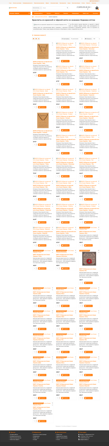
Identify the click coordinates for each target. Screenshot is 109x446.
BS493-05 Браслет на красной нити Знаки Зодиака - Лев (41, 186)
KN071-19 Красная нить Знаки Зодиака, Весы (64, 362)
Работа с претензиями (62, 437)
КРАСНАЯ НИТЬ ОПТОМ (41, 16)
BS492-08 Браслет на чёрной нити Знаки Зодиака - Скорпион (89, 94)
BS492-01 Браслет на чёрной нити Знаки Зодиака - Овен (42, 62)
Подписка (94, 3)
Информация (75, 13)
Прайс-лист (86, 13)
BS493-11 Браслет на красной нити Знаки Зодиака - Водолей (43, 232)
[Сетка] (33, 39)
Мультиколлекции (76, 3)
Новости (88, 3)
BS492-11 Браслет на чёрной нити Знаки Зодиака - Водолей (88, 117)
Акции (69, 3)
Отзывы (35, 439)
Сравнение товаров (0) (40, 35)
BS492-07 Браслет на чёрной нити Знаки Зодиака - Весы (65, 94)
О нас (10, 3)
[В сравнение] (52, 45)
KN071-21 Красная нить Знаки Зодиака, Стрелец (41, 385)
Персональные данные (39, 3)
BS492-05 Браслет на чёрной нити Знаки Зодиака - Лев (89, 71)
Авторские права (54, 3)
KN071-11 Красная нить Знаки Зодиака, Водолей (41, 315)
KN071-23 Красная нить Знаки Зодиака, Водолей (87, 385)
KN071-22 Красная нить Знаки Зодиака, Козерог (64, 385)
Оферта (47, 3)
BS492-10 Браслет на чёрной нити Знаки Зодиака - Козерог (65, 117)
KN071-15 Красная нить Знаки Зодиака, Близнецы (41, 339)
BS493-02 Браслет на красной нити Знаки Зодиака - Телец (41, 163)
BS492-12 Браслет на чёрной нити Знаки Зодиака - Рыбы (65, 140)
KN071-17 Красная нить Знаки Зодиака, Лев (87, 339)
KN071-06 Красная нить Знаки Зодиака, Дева (41, 292)
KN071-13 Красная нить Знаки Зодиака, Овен (64, 315)
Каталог (49, 13)
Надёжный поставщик (61, 436)
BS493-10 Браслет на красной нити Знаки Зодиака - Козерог (89, 209)
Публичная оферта (14, 439)
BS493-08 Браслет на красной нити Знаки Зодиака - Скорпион (42, 209)
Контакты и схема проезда (39, 434)
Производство (63, 3)
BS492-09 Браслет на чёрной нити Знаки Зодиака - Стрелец (42, 131)
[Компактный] (38, 39)
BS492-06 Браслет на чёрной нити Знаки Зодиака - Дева (42, 94)
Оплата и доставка (17, 3)
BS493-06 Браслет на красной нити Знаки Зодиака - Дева (64, 186)
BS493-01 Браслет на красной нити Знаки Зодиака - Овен (89, 140)
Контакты (95, 13)
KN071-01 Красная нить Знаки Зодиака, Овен (87, 232)
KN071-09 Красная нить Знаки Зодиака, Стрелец (87, 292)
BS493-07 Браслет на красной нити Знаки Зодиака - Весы (87, 186)
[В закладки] (52, 43)
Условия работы (38, 13)
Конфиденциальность (27, 3)
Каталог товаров (14, 13)
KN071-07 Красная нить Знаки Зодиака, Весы (64, 292)
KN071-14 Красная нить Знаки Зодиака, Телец (87, 315)
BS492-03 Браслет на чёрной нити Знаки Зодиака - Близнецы (89, 48)
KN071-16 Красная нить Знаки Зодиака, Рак (64, 339)
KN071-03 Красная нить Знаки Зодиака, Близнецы (64, 255)
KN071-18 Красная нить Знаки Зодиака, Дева (41, 362)
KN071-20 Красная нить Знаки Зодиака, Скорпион (87, 362)
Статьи (83, 3)
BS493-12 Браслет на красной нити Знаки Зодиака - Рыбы (66, 232)
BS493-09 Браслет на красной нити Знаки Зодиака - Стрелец (64, 209)
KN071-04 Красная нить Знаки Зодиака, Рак (87, 269)
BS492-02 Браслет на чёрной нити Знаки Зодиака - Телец (65, 48)
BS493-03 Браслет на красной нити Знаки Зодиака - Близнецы (65, 163)
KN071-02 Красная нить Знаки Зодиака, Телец (41, 255)
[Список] (36, 39)
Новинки (65, 13)
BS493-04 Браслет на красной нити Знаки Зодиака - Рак (87, 163)
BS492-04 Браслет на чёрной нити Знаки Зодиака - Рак (65, 71)
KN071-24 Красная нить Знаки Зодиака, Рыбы (41, 408)
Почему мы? (59, 434)
